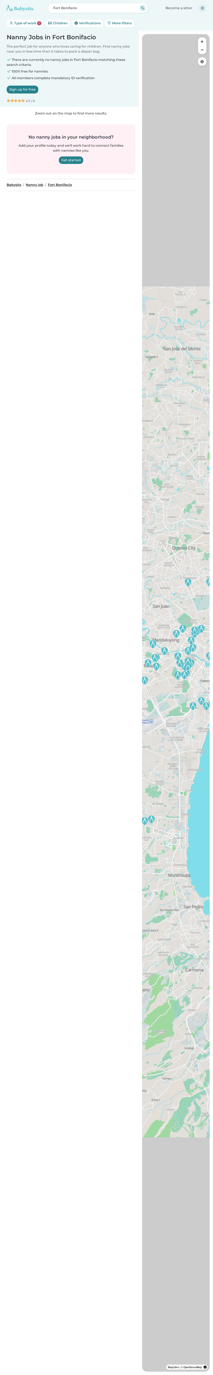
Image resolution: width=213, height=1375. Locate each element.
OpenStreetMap (192, 1367)
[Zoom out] (202, 50)
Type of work (26, 23)
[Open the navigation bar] (202, 8)
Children (60, 23)
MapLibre (173, 1367)
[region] (176, 703)
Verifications (89, 23)
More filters (121, 23)
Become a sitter (179, 8)
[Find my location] (202, 61)
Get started (71, 160)
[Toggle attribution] (205, 1367)
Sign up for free (22, 89)
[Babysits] (20, 8)
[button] (164, 651)
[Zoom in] (202, 41)
